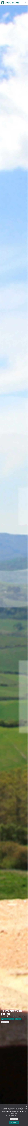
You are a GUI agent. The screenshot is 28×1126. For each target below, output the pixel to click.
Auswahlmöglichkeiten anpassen (14, 1115)
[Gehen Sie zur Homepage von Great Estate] (10, 3)
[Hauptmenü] (25, 2)
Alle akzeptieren (14, 1122)
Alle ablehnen (14, 1119)
